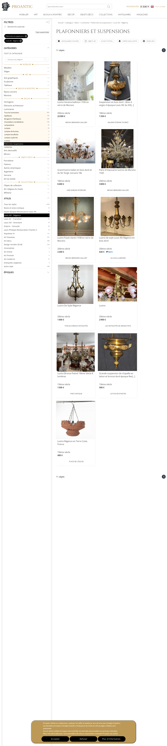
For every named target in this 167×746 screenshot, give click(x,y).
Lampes (26, 128)
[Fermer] (26, 36)
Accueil (60, 23)
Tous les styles (27, 204)
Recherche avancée (16, 26)
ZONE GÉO (151, 41)
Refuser (83, 739)
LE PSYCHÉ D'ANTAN (118, 393)
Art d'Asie (27, 252)
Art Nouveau (27, 237)
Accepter (55, 739)
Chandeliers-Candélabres (26, 122)
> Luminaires (84, 23)
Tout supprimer (42, 32)
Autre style (27, 266)
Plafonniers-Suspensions (26, 144)
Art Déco (27, 241)
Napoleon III (27, 233)
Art (36, 14)
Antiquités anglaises (27, 262)
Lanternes (26, 147)
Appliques (26, 116)
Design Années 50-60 (27, 244)
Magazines (142, 14)
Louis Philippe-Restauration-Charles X (27, 230)
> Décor (76, 23)
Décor (71, 14)
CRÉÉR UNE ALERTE (129, 41)
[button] (90, 41)
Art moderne (27, 259)
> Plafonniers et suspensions (100, 23)
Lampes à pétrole (26, 137)
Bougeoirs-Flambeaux (26, 119)
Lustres (26, 141)
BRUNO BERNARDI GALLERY (76, 122)
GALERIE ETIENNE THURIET (118, 122)
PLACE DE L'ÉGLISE (76, 461)
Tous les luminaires (26, 112)
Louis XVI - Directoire (27, 222)
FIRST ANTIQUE (76, 393)
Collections (105, 14)
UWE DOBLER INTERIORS (76, 190)
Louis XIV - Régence (27, 215)
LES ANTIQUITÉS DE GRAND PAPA (118, 326)
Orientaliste (27, 248)
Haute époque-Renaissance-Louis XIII (27, 211)
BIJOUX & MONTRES (26, 88)
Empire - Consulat (27, 226)
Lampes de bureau (26, 131)
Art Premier (27, 255)
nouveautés (133, 6)
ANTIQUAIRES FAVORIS (70, 41)
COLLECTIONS (27, 182)
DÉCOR (27, 98)
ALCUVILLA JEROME (118, 258)
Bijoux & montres (52, 14)
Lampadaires (26, 125)
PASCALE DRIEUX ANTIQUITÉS (76, 326)
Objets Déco (86, 14)
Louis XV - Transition (27, 219)
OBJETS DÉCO (27, 157)
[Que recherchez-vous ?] (108, 6)
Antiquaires (124, 14)
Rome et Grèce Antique (27, 208)
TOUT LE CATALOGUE (13, 53)
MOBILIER (27, 64)
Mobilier (23, 14)
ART (26, 74)
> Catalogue (68, 23)
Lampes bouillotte (26, 134)
